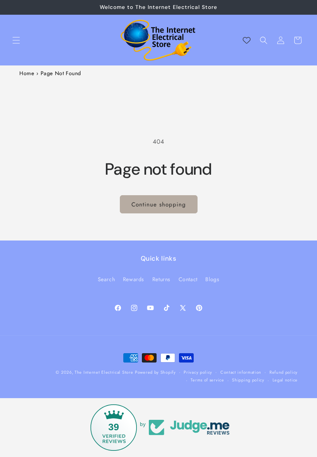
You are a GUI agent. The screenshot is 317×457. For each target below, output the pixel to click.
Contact (188, 279)
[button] (16, 40)
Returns (161, 279)
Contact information (240, 372)
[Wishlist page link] (247, 40)
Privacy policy (198, 372)
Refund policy (283, 372)
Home (26, 73)
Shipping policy (248, 380)
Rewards (133, 279)
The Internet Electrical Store (104, 372)
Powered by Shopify (155, 372)
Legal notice (285, 380)
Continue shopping (158, 204)
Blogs (212, 279)
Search (106, 279)
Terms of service (207, 380)
